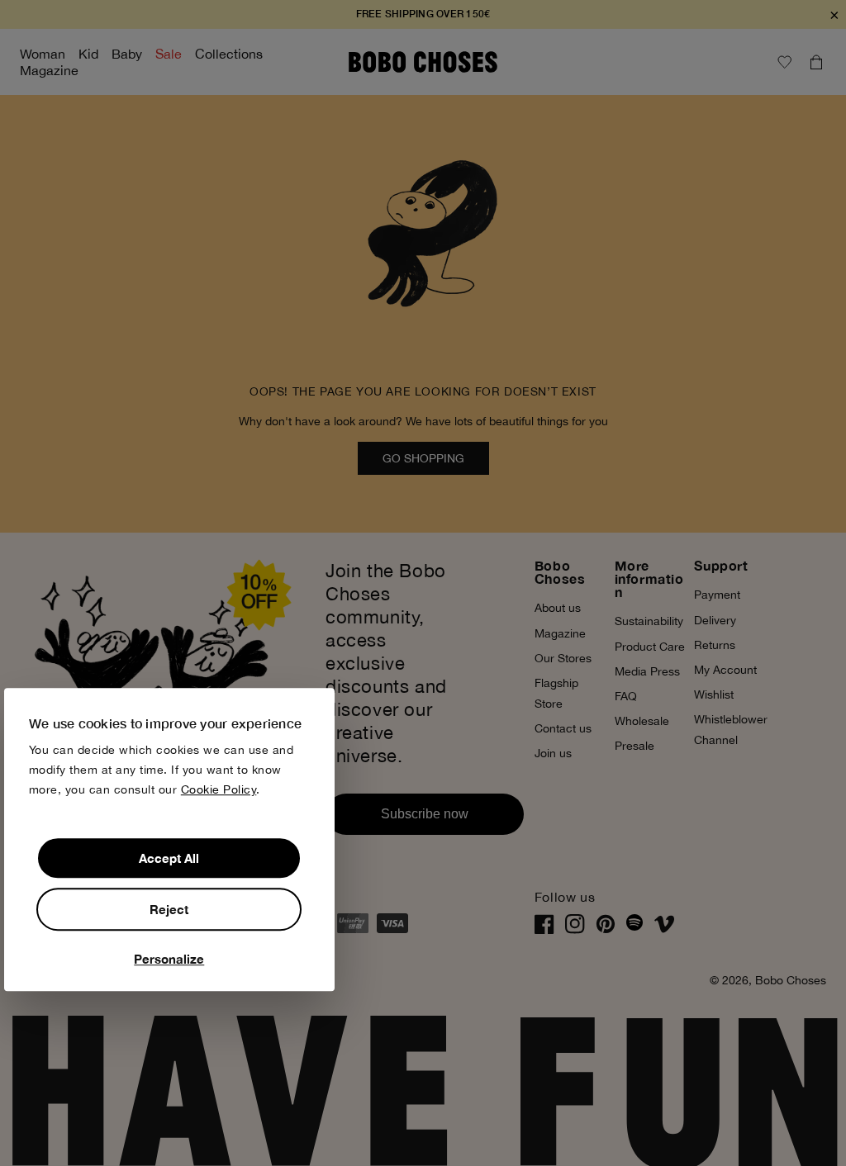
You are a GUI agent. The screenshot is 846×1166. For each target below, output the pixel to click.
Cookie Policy (219, 789)
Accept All (169, 858)
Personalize (169, 958)
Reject (169, 909)
